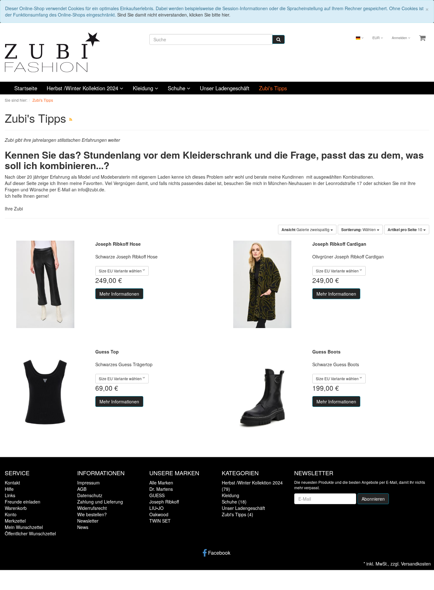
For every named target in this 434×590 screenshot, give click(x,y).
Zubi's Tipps (273, 88)
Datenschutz (89, 495)
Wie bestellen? (92, 514)
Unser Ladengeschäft (224, 88)
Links (10, 495)
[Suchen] (278, 39)
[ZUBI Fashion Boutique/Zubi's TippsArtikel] (70, 119)
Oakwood (158, 514)
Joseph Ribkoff (164, 501)
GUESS (157, 495)
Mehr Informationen (119, 294)
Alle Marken (161, 482)
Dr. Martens (161, 489)
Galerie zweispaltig (305, 229)
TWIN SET (160, 521)
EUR (376, 37)
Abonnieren (373, 499)
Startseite (25, 88)
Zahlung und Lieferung (100, 501)
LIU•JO (156, 508)
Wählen (359, 229)
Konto (11, 514)
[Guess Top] (45, 392)
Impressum (88, 482)
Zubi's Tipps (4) (237, 514)
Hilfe (9, 489)
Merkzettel (15, 521)
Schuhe (177, 88)
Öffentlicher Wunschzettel (30, 533)
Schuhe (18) (234, 501)
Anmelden (400, 37)
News (82, 527)
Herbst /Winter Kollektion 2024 (83, 88)
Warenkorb (16, 508)
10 (405, 229)
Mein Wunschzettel (24, 527)
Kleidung (144, 88)
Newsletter (87, 521)
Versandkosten (416, 563)
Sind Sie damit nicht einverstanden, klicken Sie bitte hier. (173, 14)
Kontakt (12, 482)
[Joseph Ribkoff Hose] (45, 284)
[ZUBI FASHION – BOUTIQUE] (52, 51)
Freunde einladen (22, 501)
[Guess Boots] (262, 392)
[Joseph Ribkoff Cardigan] (262, 284)
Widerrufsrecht (92, 508)
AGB (81, 489)
